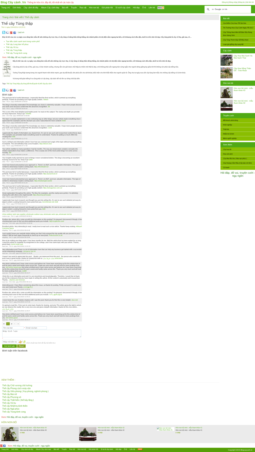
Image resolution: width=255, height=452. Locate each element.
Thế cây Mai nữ (9, 394)
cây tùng (23, 84)
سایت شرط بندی (8, 309)
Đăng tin (241, 2)
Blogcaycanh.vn (246, 450)
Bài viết (226, 18)
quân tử (36, 84)
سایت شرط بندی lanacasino (53, 258)
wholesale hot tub (65, 214)
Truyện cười (228, 115)
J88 (10, 153)
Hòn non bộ (228, 83)
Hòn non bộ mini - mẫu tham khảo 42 (243, 102)
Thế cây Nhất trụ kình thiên (14, 406)
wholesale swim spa (51, 214)
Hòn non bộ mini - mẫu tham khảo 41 (189, 428)
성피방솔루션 (28, 287)
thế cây (42, 84)
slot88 (24, 271)
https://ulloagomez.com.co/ (52, 188)
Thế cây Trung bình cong (16, 53)
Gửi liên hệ (250, 2)
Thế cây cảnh (32, 17)
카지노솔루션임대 (55, 294)
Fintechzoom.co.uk (55, 235)
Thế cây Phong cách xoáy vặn (16, 388)
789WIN (28, 114)
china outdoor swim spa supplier (14, 214)
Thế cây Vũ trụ (12, 47)
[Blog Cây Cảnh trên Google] (10, 33)
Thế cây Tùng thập (14, 50)
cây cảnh (48, 84)
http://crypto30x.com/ (56, 221)
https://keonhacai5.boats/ (42, 195)
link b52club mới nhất (50, 202)
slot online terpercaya (13, 267)
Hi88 (13, 137)
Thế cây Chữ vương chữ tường (17, 385)
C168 (50, 128)
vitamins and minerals (17, 280)
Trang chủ (7, 17)
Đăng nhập (233, 2)
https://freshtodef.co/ (41, 167)
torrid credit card (17, 244)
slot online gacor (12, 318)
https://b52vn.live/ (45, 144)
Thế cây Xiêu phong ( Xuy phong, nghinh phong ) (25, 391)
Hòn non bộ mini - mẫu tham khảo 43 (243, 89)
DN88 (63, 121)
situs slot (74, 300)
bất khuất (30, 84)
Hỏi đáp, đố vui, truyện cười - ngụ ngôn (237, 174)
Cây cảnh (227, 50)
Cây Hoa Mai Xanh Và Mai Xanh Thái (243, 57)
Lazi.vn (21, 32)
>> (18, 324)
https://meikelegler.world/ (43, 181)
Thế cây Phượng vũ (11, 397)
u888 (31, 160)
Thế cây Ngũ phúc (11, 409)
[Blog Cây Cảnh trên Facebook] (15, 33)
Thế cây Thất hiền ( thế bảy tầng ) (18, 400)
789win (45, 100)
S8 (49, 107)
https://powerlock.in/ (50, 174)
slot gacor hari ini (29, 251)
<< (4, 324)
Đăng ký (225, 2)
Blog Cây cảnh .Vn (13, 2)
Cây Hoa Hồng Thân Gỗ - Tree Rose (242, 69)
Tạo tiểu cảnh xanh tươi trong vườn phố (23, 41)
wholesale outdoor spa (34, 214)
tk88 (43, 209)
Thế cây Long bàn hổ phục (17, 44)
